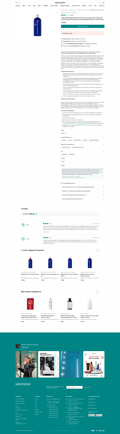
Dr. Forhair (43, 313)
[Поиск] (19, 3)
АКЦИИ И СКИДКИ (64, 5)
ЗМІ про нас (18, 407)
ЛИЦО (23, 5)
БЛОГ (95, 5)
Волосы (37, 399)
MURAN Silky (67, 313)
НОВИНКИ (45, 5)
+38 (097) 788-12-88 (53, 409)
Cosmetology (93, 408)
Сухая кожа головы (66, 147)
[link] (103, 3)
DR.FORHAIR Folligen (51, 313)
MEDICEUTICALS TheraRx (75, 123)
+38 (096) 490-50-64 (53, 417)
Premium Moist (28, 313)
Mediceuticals (64, 12)
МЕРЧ (39, 5)
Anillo (81, 313)
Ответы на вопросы (20, 403)
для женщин (64, 154)
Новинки (37, 410)
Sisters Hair (92, 399)
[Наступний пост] (102, 364)
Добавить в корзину (83, 26)
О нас (17, 405)
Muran (62, 313)
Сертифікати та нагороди (22, 410)
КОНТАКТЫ (101, 5)
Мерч (36, 407)
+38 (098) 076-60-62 (73, 423)
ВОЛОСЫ (18, 5)
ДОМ (34, 5)
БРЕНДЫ (84, 5)
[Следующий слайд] (97, 250)
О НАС (90, 5)
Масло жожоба (77, 140)
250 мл (63, 133)
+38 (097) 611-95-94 (72, 405)
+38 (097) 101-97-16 (72, 410)
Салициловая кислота (93, 140)
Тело (36, 403)
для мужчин (71, 154)
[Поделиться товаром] (56, 12)
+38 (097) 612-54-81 (53, 407)
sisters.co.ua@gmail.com (53, 399)
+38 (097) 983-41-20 (53, 411)
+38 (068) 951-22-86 (53, 415)
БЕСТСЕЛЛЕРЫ (54, 5)
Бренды (37, 414)
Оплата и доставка (20, 399)
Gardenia (86, 313)
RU (16, 2)
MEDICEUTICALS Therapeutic (85, 125)
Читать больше (46, 231)
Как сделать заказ (20, 401)
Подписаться (25, 347)
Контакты (18, 416)
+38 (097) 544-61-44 (72, 414)
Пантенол (85, 140)
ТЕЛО (29, 5)
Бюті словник (19, 414)
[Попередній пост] (18, 364)
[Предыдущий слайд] (94, 250)
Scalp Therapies (72, 12)
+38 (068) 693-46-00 (53, 413)
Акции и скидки (38, 412)
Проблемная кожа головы (77, 147)
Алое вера (64, 140)
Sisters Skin (92, 402)
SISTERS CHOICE (76, 5)
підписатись (87, 387)
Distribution (92, 405)
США (63, 161)
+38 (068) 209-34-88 (73, 419)
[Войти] (100, 3)
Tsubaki (23, 313)
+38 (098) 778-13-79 (72, 400)
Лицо (36, 401)
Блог (17, 412)
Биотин (70, 140)
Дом (36, 405)
